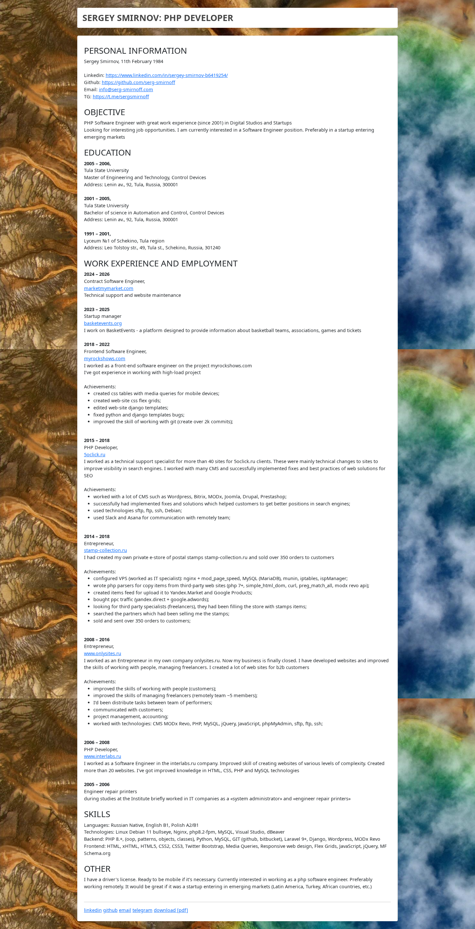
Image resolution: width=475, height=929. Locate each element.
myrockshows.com (104, 358)
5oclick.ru (94, 454)
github (110, 910)
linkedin (93, 910)
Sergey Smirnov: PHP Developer (157, 18)
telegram (142, 910)
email (125, 910)
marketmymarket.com (108, 288)
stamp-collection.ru (105, 550)
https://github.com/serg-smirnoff (138, 82)
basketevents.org (103, 323)
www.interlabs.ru (102, 756)
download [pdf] (171, 910)
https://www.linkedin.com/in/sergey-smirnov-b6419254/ (167, 75)
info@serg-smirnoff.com (126, 89)
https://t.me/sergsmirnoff (121, 96)
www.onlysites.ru (102, 653)
